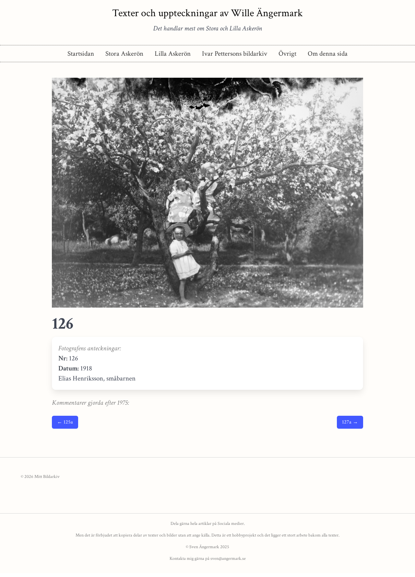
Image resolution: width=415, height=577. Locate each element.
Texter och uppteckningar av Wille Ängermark (207, 13)
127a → (350, 422)
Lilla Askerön (173, 53)
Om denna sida (328, 53)
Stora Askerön (124, 53)
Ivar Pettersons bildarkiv (234, 53)
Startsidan (80, 53)
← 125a (65, 422)
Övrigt (287, 53)
